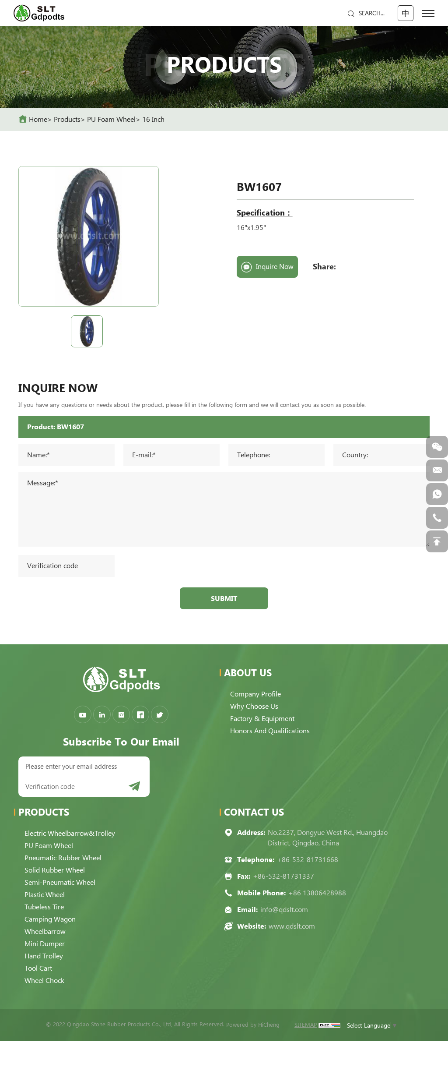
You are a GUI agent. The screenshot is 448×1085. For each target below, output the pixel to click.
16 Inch (153, 119)
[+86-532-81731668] (437, 518)
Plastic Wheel (44, 895)
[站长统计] (329, 1025)
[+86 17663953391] (437, 494)
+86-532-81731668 (307, 859)
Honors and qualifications (270, 731)
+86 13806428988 (317, 893)
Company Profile (255, 694)
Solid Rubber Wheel (54, 870)
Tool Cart (38, 968)
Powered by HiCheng (253, 1024)
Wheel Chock (44, 980)
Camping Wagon (50, 919)
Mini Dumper (44, 944)
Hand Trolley (43, 956)
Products (67, 119)
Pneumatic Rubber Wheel (63, 858)
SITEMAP (305, 1024)
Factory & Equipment (262, 718)
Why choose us (254, 706)
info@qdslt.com (284, 909)
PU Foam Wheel (111, 119)
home (38, 119)
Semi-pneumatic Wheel (59, 882)
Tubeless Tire (44, 907)
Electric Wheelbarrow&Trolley (69, 833)
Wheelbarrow (45, 931)
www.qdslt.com (292, 926)
